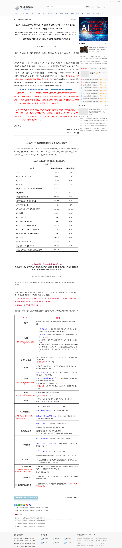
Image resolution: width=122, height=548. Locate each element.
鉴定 (33, 13)
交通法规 (32, 543)
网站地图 (57, 542)
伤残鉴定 (103, 68)
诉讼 (55, 13)
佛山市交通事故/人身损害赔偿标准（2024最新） (91, 102)
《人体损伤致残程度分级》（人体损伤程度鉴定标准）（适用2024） (98, 112)
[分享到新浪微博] (27, 505)
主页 (17, 19)
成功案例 (27, 541)
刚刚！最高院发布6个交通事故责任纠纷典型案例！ (93, 123)
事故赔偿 (84, 68)
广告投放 (68, 538)
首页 (17, 13)
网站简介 (45, 538)
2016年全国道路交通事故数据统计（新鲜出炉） (91, 99)
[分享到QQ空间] (24, 505)
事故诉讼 (22, 541)
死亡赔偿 (27, 543)
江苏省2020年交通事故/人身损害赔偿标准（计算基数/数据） (30, 526)
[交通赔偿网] (24, 10)
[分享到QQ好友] (21, 505)
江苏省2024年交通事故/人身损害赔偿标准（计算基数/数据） (30, 518)
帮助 (103, 7)
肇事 (66, 13)
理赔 (72, 13)
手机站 (118, 1)
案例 (61, 13)
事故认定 (27, 538)
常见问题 (57, 538)
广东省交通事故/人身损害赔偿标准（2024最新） (91, 83)
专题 (77, 13)
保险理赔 (16, 543)
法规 (89, 13)
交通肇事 (32, 541)
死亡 (83, 13)
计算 (22, 13)
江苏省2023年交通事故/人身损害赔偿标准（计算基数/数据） (34, 510)
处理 (50, 13)
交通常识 (22, 546)
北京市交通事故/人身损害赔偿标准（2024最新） (91, 96)
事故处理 (93, 68)
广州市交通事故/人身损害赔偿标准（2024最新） (91, 85)
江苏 (28, 19)
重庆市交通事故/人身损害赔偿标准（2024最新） (91, 94)
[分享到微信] (18, 505)
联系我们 (112, 1)
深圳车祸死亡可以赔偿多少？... (98, 72)
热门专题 (22, 543)
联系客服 (68, 542)
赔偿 (28, 13)
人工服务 (98, 7)
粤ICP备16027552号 (101, 540)
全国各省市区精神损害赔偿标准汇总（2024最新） (90, 80)
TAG (108, 7)
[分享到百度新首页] (30, 505)
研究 (98, 13)
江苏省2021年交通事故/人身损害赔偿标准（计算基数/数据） (34, 507)
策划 (103, 13)
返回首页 (73, 19)
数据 (44, 13)
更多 (106, 43)
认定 (39, 13)
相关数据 (23, 19)
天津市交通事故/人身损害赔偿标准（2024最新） (91, 88)
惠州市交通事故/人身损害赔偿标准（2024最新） (91, 91)
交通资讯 (27, 546)
